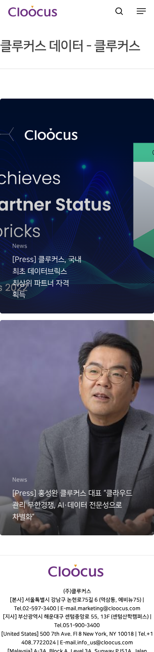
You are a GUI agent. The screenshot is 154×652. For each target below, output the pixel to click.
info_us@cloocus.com (105, 642)
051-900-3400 (81, 625)
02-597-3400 (39, 608)
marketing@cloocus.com (108, 608)
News (19, 246)
